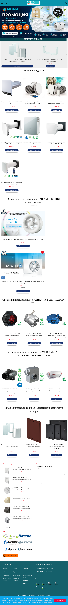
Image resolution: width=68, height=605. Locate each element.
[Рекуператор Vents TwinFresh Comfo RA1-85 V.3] (56, 128)
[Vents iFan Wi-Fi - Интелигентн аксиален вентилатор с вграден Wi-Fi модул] (23, 265)
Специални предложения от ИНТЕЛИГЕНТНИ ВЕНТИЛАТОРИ (34, 201)
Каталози (25, 568)
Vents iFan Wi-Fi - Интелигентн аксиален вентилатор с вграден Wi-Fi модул (23, 282)
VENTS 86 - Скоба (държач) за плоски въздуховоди (51, 60)
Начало (5, 568)
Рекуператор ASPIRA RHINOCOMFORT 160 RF (56, 103)
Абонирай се (7, 527)
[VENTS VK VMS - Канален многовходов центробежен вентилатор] (34, 319)
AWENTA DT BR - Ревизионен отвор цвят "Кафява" (34, 445)
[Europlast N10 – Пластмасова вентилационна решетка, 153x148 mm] (7, 480)
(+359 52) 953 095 (47, 571)
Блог (24, 572)
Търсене (15, 572)
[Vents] (25, 542)
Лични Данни (16, 575)
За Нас (4, 572)
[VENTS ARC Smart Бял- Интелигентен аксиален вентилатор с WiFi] (23, 223)
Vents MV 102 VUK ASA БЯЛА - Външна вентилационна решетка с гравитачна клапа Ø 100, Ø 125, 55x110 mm (22, 517)
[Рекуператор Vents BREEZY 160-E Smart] (11, 87)
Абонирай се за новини (42, 483)
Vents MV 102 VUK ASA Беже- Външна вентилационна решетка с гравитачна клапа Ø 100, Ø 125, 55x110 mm (22, 498)
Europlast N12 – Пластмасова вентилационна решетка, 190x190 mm (22, 468)
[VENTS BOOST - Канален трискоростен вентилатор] (11, 319)
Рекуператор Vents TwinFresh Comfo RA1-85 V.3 (56, 143)
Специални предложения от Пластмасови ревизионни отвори (34, 409)
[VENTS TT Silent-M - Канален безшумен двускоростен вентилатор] (11, 374)
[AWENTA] (25, 536)
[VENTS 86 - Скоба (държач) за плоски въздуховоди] (51, 50)
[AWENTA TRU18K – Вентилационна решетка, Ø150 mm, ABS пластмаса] (7, 490)
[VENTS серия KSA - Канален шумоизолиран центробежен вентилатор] (34, 374)
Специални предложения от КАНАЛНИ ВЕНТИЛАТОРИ (34, 299)
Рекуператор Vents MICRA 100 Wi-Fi (33, 143)
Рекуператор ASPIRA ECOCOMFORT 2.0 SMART (33, 103)
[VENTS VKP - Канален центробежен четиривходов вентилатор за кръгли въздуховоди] (56, 319)
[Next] (66, 55)
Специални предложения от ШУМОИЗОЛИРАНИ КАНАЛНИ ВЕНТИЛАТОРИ (34, 354)
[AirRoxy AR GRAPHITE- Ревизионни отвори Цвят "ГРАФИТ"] (56, 430)
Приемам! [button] (60, 600)
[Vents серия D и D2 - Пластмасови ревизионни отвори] (17, 50)
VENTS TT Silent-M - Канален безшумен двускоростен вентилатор (11, 390)
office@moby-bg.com (47, 568)
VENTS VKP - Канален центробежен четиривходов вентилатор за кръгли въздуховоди (56, 335)
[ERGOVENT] (10, 555)
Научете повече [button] (47, 602)
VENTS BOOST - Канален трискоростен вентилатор (12, 334)
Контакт (15, 568)
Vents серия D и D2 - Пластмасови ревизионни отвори (17, 60)
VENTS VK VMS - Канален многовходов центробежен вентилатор (34, 335)
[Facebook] (37, 574)
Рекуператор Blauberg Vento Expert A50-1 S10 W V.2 (11, 183)
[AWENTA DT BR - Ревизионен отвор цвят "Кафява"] (34, 430)
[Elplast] (10, 549)
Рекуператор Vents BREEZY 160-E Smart (11, 103)
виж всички (34, 205)
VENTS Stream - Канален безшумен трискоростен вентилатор (56, 390)
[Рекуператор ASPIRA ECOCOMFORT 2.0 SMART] (34, 87)
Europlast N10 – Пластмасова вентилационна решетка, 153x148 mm (22, 478)
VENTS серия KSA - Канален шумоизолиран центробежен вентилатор (34, 390)
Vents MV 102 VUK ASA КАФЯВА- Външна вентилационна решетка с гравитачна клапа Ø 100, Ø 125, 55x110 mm (22, 507)
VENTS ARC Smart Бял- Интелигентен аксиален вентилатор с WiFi (22, 239)
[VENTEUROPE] (25, 550)
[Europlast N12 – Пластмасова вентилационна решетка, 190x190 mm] (7, 470)
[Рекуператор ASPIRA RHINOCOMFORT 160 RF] (56, 87)
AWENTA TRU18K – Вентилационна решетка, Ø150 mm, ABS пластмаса (22, 488)
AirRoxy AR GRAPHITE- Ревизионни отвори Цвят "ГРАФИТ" (56, 446)
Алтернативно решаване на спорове (27, 582)
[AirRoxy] (10, 536)
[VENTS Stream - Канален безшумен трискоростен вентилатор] (56, 374)
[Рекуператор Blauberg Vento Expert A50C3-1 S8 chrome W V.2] (11, 128)
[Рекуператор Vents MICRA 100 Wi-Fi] (34, 128)
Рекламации (6, 575)
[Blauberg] (10, 542)
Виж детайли (17, 66)
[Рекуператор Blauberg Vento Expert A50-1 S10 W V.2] (11, 168)
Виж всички (39, 486)
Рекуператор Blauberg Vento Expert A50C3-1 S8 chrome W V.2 (11, 143)
